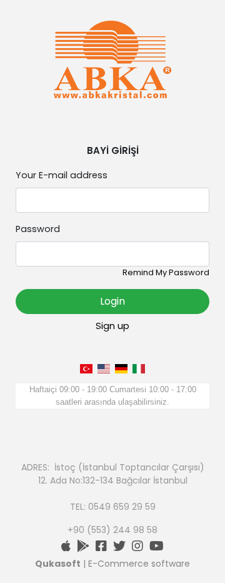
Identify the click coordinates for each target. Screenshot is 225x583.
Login (112, 301)
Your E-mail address (62, 175)
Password (38, 229)
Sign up (112, 325)
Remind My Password (165, 272)
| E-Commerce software (112, 563)
